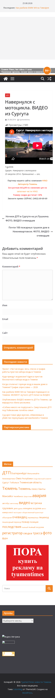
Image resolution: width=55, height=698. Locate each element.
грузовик (7, 508)
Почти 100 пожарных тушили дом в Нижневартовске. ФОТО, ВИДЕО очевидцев (29, 231)
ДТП (7, 95)
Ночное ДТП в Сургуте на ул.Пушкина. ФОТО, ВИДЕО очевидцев (27, 218)
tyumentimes (24, 119)
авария (39, 495)
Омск (19, 478)
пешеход (44, 517)
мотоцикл (18, 512)
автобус (6, 503)
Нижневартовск (8, 478)
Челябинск (18, 496)
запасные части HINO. (27, 191)
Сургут (5, 482)
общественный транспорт (32, 512)
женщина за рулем (32, 508)
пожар (25, 521)
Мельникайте (33, 473)
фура (5, 538)
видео (24, 502)
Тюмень (10, 488)
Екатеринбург (19, 473)
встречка (36, 503)
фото (47, 532)
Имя (4, 305)
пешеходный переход (11, 522)
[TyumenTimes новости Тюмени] (5, 78)
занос (44, 508)
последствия (11, 527)
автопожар (14, 503)
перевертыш (33, 517)
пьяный (25, 527)
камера (5, 512)
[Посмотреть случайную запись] (49, 78)
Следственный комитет (42, 479)
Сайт (5, 332)
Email (5, 319)
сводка (27, 533)
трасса (37, 533)
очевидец (19, 517)
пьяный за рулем (36, 527)
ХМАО (34, 489)
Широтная (28, 496)
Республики (27, 478)
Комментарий (11, 266)
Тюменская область (31, 482)
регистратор (12, 533)
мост (11, 512)
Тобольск (14, 482)
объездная (7, 517)
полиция (34, 522)
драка (20, 508)
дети (16, 508)
